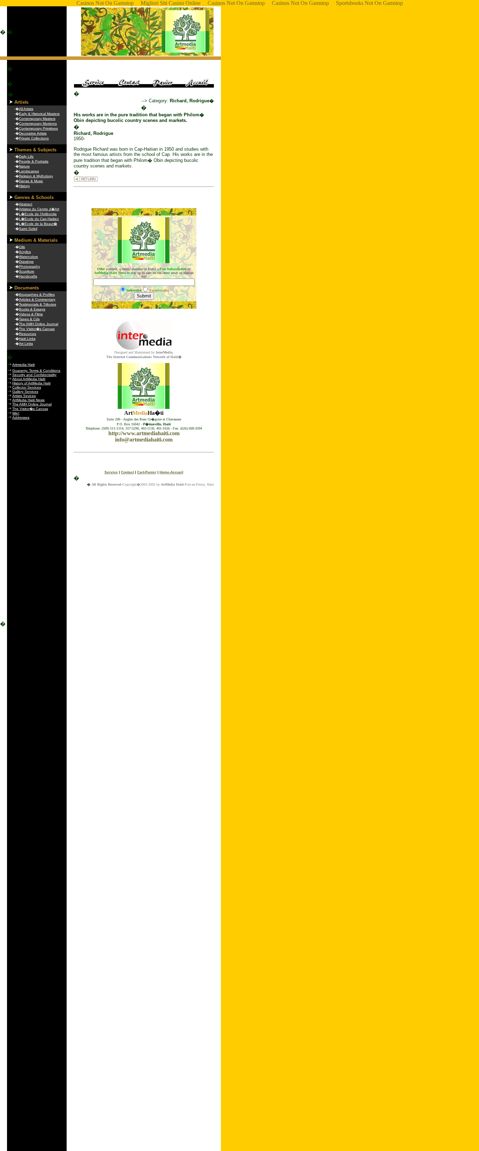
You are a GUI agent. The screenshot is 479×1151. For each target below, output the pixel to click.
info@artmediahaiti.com (144, 440)
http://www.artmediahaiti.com (144, 433)
